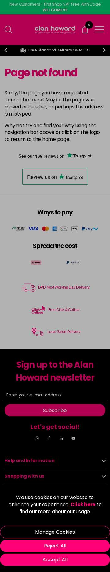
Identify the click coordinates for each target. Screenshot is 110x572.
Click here (83, 504)
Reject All (55, 545)
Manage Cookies (55, 532)
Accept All (55, 559)
